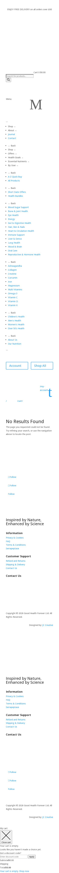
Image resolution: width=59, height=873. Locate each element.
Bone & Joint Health (18, 211)
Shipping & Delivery (15, 564)
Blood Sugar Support (18, 207)
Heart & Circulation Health (21, 230)
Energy (11, 219)
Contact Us (11, 568)
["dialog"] (29, 850)
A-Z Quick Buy (15, 176)
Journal (11, 134)
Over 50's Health (16, 328)
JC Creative (47, 625)
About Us (12, 339)
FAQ (8, 541)
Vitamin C (13, 297)
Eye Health (13, 215)
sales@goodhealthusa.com (19, 600)
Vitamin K (13, 305)
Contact (12, 138)
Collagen (12, 269)
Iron (10, 281)
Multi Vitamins (15, 289)
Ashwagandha (15, 265)
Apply (31, 856)
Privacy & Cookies (15, 537)
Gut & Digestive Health (19, 223)
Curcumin (12, 277)
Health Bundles (15, 195)
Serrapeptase (12, 548)
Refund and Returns (15, 560)
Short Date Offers (17, 192)
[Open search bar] (7, 72)
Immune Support (16, 234)
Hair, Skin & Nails (16, 226)
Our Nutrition (14, 343)
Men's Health (14, 320)
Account (15, 366)
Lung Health (14, 242)
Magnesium (14, 285)
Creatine (12, 273)
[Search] (8, 80)
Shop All (40, 366)
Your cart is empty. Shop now (14, 871)
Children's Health (16, 316)
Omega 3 (12, 293)
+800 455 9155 (13, 597)
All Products (14, 180)
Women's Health (16, 324)
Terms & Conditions (16, 544)
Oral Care (12, 250)
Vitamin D (13, 301)
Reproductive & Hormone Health (24, 254)
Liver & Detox (15, 238)
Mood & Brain (15, 246)
